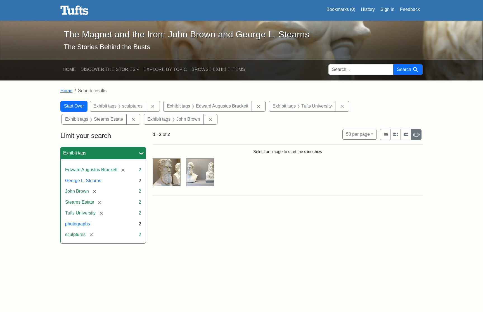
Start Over (74, 106)
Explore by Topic (165, 69)
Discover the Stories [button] (108, 69)
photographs (77, 224)
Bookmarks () (340, 9)
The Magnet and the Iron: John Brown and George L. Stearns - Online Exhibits (74, 10)
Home (69, 69)
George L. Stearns (83, 180)
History (368, 9)
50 (358, 134)
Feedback (410, 9)
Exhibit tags (74, 153)
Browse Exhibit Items (218, 69)
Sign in (387, 9)
